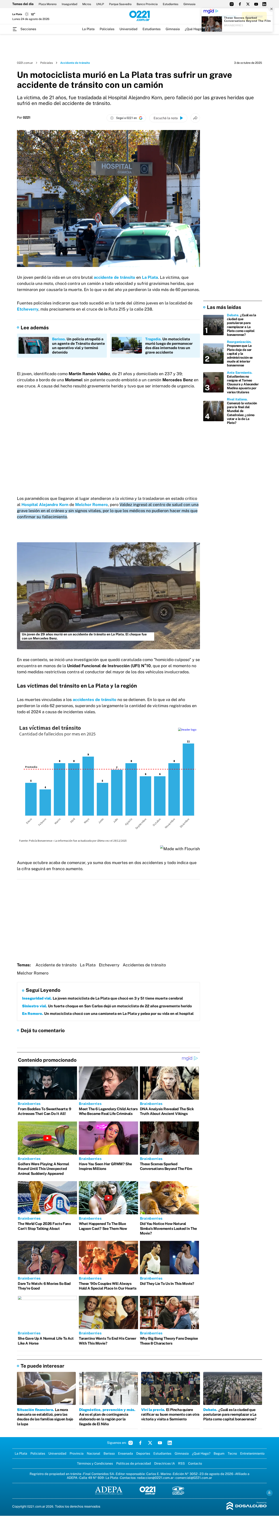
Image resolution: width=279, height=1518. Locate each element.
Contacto (195, 1463)
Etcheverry (27, 309)
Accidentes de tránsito (144, 964)
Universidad (128, 29)
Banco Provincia (147, 4)
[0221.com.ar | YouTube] (256, 4)
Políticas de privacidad (133, 1463)
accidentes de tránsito (94, 699)
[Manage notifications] (269, 1492)
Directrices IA (164, 1463)
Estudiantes (170, 4)
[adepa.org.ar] (109, 1490)
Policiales (107, 29)
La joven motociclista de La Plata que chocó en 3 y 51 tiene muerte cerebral (102, 998)
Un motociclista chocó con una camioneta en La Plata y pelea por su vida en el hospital (108, 1013)
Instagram (130, 1442)
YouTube (159, 1442)
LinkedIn (169, 1442)
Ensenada (125, 1453)
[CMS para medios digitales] (247, 1506)
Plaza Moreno (48, 4)
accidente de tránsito (114, 277)
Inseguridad (69, 4)
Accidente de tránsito (56, 964)
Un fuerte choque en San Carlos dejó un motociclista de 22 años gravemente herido (107, 1006)
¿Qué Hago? (194, 29)
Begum (219, 1453)
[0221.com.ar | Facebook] (239, 4)
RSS (181, 1463)
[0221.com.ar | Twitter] (248, 4)
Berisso (109, 1453)
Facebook (140, 1442)
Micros (86, 4)
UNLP (100, 4)
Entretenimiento (252, 1453)
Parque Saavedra (120, 4)
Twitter (150, 1442)
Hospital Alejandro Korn (44, 504)
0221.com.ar (25, 62)
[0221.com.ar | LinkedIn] (264, 4)
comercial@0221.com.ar (193, 1478)
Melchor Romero (91, 504)
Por (23, 117)
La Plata (88, 29)
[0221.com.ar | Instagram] (231, 4)
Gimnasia (189, 4)
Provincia (77, 1453)
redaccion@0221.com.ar (155, 1478)
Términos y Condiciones (95, 1463)
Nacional (93, 1453)
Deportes (143, 1453)
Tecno (232, 1453)
